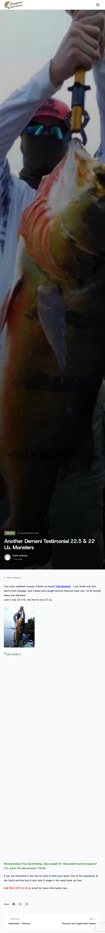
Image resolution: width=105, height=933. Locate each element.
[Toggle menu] (98, 5)
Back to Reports (14, 577)
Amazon (10, 533)
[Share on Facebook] (13, 904)
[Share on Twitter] (20, 904)
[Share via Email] (27, 904)
